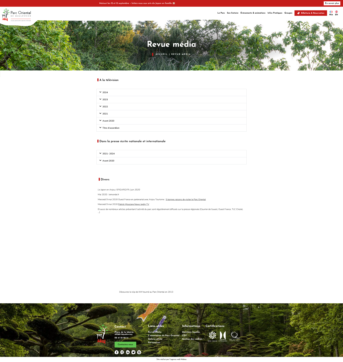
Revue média (154, 332)
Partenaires (154, 343)
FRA (331, 15)
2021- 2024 (108, 153)
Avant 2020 (108, 120)
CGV (184, 336)
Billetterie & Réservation (312, 13)
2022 (105, 106)
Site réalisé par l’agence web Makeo (171, 359)
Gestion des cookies (192, 339)
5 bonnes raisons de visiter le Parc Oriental (186, 199)
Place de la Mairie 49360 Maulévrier (124, 333)
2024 (105, 92)
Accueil (162, 54)
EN (336, 15)
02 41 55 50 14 (121, 338)
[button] (171, 92)
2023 (105, 99)
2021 (105, 113)
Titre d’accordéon (110, 127)
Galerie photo (155, 339)
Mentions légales (191, 332)
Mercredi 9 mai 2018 (123, 204)
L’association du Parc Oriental (163, 336)
